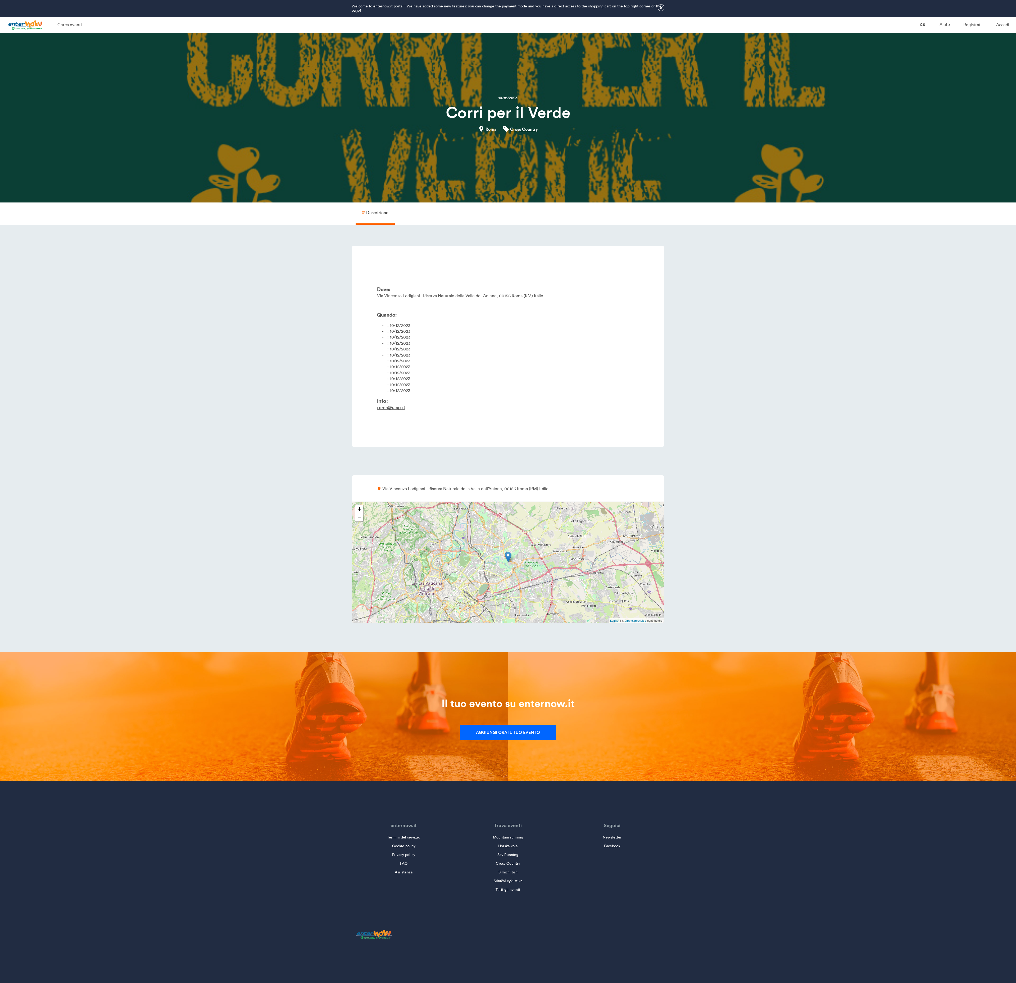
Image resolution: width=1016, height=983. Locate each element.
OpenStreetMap (635, 621)
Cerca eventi (69, 24)
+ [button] (359, 509)
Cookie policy (403, 846)
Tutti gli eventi (508, 889)
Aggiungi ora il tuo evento (508, 732)
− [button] (359, 517)
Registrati (972, 24)
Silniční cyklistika (508, 881)
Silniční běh (508, 872)
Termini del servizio (403, 837)
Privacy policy (403, 855)
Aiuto (945, 24)
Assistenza (403, 872)
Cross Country (524, 129)
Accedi (1002, 24)
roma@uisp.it (391, 408)
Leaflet (614, 621)
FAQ (403, 863)
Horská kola (508, 846)
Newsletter (612, 837)
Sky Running (507, 855)
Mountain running (508, 837)
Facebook (612, 846)
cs (922, 24)
